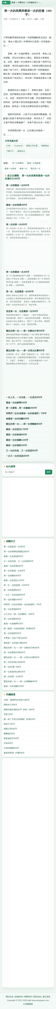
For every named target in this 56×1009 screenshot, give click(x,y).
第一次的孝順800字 (12, 609)
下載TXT (10, 151)
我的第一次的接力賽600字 (15, 643)
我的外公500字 (10, 704)
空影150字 (8, 714)
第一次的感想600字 (12, 619)
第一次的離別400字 (12, 575)
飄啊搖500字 (9, 733)
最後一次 (23, 168)
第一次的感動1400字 (13, 599)
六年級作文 (32, 2)
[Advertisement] (28, 29)
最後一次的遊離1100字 (17, 440)
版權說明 (19, 997)
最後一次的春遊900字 (16, 434)
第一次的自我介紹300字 (14, 662)
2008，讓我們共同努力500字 (17, 700)
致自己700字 (9, 724)
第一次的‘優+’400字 (12, 667)
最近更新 (46, 997)
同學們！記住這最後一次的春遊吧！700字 (26, 413)
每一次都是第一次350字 (14, 546)
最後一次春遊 (10, 168)
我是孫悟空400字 (11, 738)
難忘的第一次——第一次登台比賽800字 (22, 657)
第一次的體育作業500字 (14, 652)
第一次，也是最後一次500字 (16, 585)
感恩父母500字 (10, 729)
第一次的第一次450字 (13, 676)
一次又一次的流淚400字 (17, 456)
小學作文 (21, 2)
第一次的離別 (18, 163)
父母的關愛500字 (11, 748)
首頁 (13, 2)
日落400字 (8, 743)
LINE (8, 146)
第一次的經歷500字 (12, 590)
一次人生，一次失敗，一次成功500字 (24, 397)
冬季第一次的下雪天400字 (15, 638)
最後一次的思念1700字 (17, 429)
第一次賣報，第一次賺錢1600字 (21, 408)
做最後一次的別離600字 (17, 418)
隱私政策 (37, 997)
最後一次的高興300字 (13, 566)
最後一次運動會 (34, 163)
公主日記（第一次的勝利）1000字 (19, 614)
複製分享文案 (32, 146)
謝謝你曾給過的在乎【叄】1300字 (19, 709)
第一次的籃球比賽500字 (14, 672)
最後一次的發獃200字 (16, 445)
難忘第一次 (35, 168)
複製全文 (21, 151)
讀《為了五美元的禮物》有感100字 (19, 719)
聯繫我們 (28, 997)
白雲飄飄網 (28, 1004)
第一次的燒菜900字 (12, 633)
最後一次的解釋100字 (16, 402)
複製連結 (45, 146)
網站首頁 (9, 997)
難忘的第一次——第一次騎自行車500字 (22, 647)
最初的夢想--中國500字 (14, 753)
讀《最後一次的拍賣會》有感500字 (19, 628)
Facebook (18, 146)
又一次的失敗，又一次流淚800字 (22, 450)
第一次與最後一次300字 (14, 571)
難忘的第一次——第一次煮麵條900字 (24, 424)
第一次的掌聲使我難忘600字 (16, 551)
